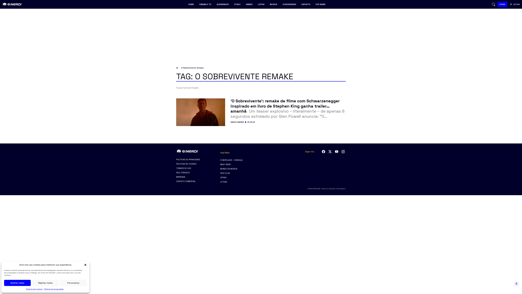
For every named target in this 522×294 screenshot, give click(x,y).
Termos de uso (183, 168)
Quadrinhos (223, 4)
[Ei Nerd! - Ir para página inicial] (12, 4)
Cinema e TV (205, 4)
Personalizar (73, 283)
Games (249, 4)
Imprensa (180, 177)
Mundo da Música (228, 169)
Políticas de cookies (34, 289)
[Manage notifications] (516, 283)
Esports (306, 4)
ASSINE (502, 4)
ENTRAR (516, 4)
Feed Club (225, 173)
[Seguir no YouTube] (336, 151)
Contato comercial (186, 181)
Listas (261, 4)
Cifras (223, 177)
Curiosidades (289, 4)
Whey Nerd (225, 164)
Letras (223, 182)
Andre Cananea (237, 122)
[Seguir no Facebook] (323, 151)
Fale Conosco (183, 172)
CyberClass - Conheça (231, 160)
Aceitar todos (17, 283)
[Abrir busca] (493, 4)
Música (273, 4)
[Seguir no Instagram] (343, 151)
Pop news (320, 4)
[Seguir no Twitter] (330, 151)
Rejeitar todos (45, 283)
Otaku (237, 4)
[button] (85, 265)
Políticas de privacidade (53, 289)
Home (191, 4)
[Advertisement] (261, 32)
